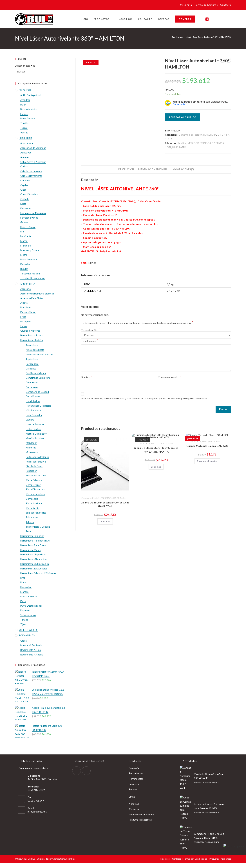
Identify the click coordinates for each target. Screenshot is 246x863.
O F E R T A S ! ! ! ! (120, 498)
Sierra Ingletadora (35, 494)
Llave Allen (26, 587)
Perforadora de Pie (36, 461)
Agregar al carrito (182, 117)
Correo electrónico (170, 377)
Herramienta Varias (30, 550)
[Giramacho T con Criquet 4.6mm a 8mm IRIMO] (186, 837)
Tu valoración (89, 340)
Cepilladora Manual (36, 373)
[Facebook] (76, 770)
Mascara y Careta (29, 250)
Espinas (24, 114)
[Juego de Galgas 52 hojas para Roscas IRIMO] (186, 808)
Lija (22, 231)
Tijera (23, 624)
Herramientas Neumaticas (33, 559)
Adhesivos (25, 152)
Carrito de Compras (206, 4)
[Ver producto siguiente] (228, 60)
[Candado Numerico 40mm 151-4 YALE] (186, 778)
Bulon (23, 104)
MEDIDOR (193, 143)
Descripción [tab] (126, 169)
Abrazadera (26, 143)
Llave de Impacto (35, 424)
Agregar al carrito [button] (207, 461)
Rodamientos (136, 773)
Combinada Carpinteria (38, 377)
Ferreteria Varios (29, 217)
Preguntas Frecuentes (140, 819)
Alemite (24, 157)
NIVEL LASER (179, 147)
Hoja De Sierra (27, 227)
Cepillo (24, 185)
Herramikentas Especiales (33, 568)
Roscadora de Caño (36, 475)
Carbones (31, 368)
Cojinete (24, 199)
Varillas (24, 132)
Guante (205, 441)
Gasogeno (25, 321)
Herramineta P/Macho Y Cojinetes (38, 573)
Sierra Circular (33, 484)
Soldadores (32, 517)
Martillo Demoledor (36, 433)
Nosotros (134, 803)
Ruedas (24, 268)
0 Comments (213, 782)
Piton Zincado (27, 118)
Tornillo (24, 123)
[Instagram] (86, 770)
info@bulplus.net (37, 811)
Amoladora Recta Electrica (39, 354)
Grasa (23, 640)
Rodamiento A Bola (30, 649)
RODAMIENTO (27, 635)
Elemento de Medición (190, 134)
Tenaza (24, 619)
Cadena (24, 166)
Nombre (86, 377)
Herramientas (136, 778)
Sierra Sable (32, 498)
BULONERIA (25, 90)
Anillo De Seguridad (30, 95)
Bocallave (25, 307)
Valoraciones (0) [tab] (183, 169)
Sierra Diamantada (35, 489)
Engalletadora (33, 401)
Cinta (23, 189)
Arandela (25, 99)
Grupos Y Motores (30, 330)
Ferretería (134, 784)
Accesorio (25, 288)
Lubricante (25, 236)
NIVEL (168, 147)
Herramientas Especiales (33, 554)
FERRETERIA (209, 134)
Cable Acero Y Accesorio (33, 161)
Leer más (105, 521)
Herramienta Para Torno (33, 545)
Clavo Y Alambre (29, 194)
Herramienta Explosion (32, 535)
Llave (23, 582)
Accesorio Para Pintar (31, 298)
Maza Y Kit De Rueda (31, 645)
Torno (29, 531)
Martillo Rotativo (35, 438)
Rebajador (31, 470)
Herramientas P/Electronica (34, 563)
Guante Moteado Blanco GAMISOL (207, 445)
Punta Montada (28, 259)
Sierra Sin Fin (32, 508)
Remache (25, 264)
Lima (22, 577)
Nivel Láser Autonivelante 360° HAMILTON (208, 37)
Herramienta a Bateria (31, 335)
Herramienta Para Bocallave (35, 540)
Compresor (32, 382)
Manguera (25, 245)
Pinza (23, 601)
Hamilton (182, 143)
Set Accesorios (28, 615)
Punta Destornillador (31, 605)
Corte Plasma (33, 396)
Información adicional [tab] (153, 169)
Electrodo (25, 208)
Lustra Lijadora (33, 429)
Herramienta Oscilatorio (38, 405)
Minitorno (31, 447)
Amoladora (32, 345)
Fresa (23, 316)
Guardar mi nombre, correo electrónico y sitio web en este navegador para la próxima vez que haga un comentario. (144, 398)
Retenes (133, 789)
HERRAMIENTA (27, 283)
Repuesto (25, 610)
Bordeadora (32, 363)
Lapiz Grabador (34, 415)
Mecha (154, 443)
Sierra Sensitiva (34, 503)
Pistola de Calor (34, 466)
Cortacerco (32, 387)
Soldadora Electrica (36, 512)
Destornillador (28, 312)
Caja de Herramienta (31, 171)
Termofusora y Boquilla (38, 526)
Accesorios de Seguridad (33, 147)
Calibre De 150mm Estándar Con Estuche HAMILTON (104, 504)
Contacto (225, 4)
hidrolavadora (33, 410)
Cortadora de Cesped (37, 391)
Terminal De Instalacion (32, 278)
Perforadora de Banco (37, 456)
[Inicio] (168, 37)
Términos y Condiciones (141, 814)
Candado (25, 180)
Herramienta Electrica (31, 340)
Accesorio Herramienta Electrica (37, 293)
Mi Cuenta (186, 4)
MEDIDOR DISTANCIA (212, 143)
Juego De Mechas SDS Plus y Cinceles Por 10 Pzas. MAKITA (156, 449)
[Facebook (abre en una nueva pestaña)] (17, 5)
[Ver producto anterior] (222, 60)
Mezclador (31, 442)
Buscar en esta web (25, 65)
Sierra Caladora (34, 480)
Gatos (23, 326)
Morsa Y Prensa (28, 596)
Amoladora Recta (35, 349)
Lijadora (30, 419)
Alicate (24, 302)
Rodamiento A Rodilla (31, 654)
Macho (24, 240)
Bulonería (134, 768)
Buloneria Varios (28, 109)
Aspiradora (32, 359)
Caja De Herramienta (31, 175)
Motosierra (32, 452)
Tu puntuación (90, 330)
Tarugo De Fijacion (30, 273)
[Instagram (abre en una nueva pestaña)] (22, 5)
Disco (23, 203)
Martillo (24, 591)
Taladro (30, 522)
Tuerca (24, 127)
